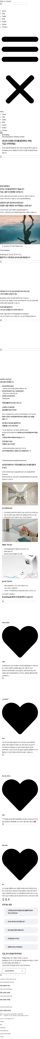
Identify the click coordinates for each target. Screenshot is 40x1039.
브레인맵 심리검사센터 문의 (5, 1033)
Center (4, 22)
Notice (4, 24)
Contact (4, 27)
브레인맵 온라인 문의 (4, 1030)
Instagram (2, 1021)
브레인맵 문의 (3, 1027)
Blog (1, 1024)
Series (4, 16)
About (4, 11)
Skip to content (5, 1)
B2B (3, 19)
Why (3, 14)
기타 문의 (2, 1036)
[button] (20, 70)
